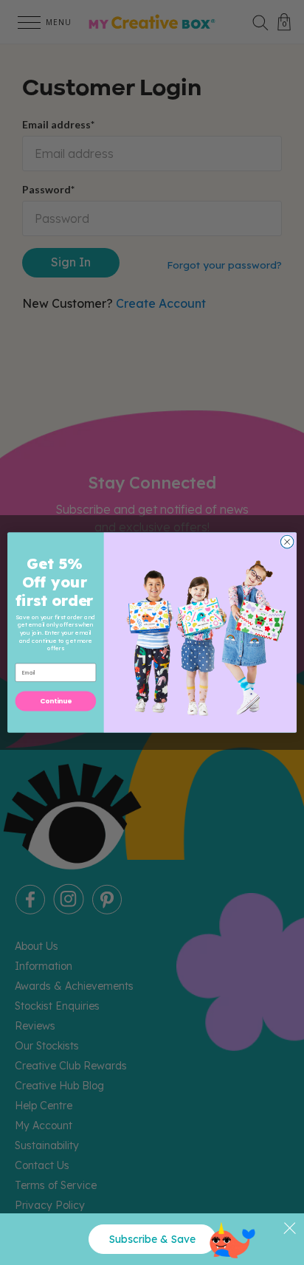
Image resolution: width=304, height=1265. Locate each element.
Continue (56, 701)
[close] (289, 1228)
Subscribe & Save (152, 1239)
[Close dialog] (287, 541)
